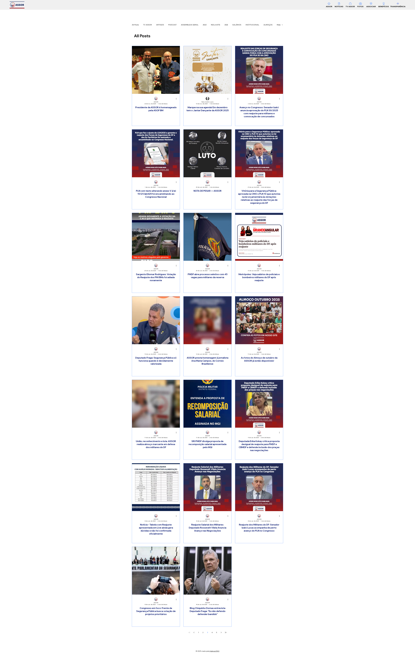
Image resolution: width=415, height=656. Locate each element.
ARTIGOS (160, 25)
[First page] (189, 632)
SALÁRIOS (236, 25)
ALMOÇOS (267, 25)
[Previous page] (194, 632)
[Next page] (221, 632)
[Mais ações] (177, 98)
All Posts (135, 25)
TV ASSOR (147, 25)
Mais (279, 25)
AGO (205, 25)
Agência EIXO (214, 651)
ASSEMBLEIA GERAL (189, 25)
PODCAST (172, 25)
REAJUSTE (215, 25)
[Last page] (226, 632)
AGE (226, 25)
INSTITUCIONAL (252, 25)
